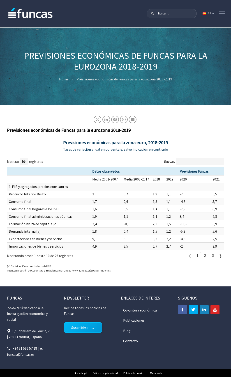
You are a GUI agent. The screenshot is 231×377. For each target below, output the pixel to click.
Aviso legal (81, 373)
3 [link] (213, 256)
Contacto (130, 341)
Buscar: (169, 161)
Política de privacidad (105, 373)
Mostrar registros (25, 161)
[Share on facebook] (115, 119)
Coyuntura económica (140, 310)
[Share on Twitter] (97, 119)
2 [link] (205, 256)
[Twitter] (193, 309)
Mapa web (156, 373)
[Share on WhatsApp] (124, 119)
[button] (153, 14)
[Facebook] (182, 309)
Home (64, 79)
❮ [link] (189, 256)
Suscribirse (79, 327)
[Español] (208, 13)
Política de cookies (133, 373)
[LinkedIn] (204, 309)
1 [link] (197, 256)
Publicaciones (134, 320)
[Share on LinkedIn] (106, 119)
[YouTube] (214, 309)
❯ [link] (220, 256)
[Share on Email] (132, 119)
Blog (127, 330)
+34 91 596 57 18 (24, 348)
